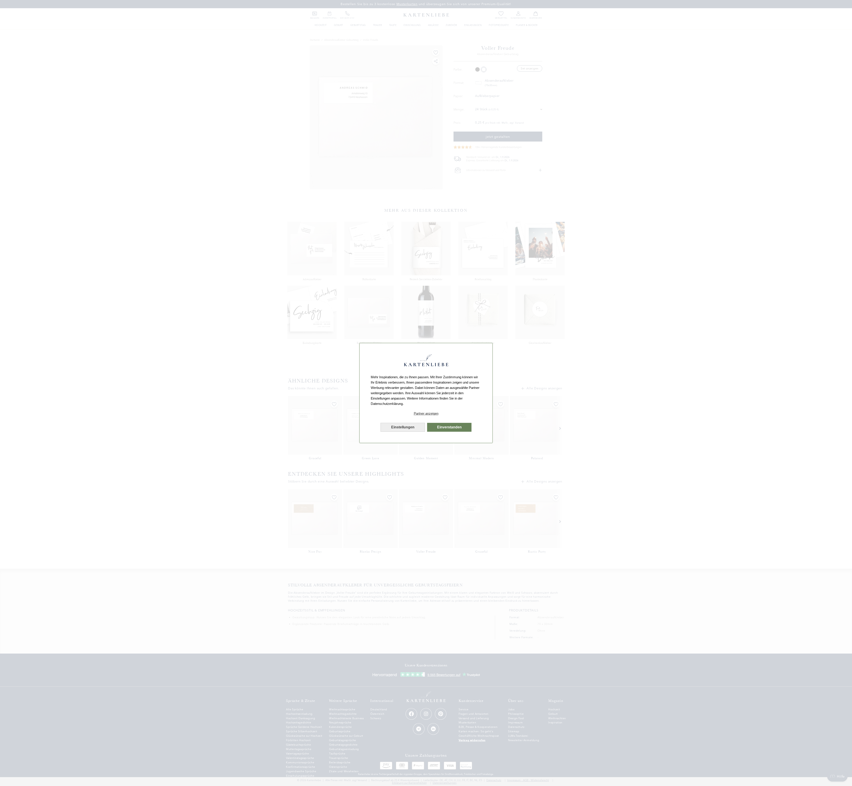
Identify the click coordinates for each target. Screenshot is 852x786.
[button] (426, 413)
